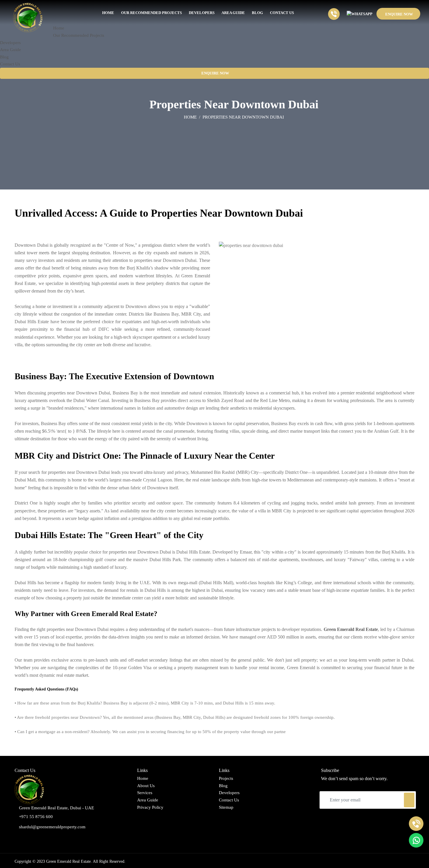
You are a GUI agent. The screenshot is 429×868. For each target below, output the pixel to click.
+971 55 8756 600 (36, 816)
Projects (226, 778)
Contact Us (229, 800)
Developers (229, 792)
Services (144, 792)
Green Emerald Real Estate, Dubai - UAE (56, 808)
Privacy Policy (150, 807)
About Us (146, 785)
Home (190, 117)
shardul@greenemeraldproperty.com (52, 826)
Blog (223, 785)
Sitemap (226, 807)
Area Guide (147, 800)
